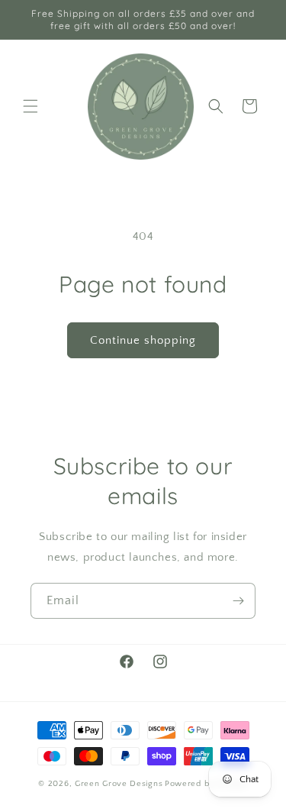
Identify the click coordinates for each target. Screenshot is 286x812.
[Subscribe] (238, 601)
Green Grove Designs (118, 783)
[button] (30, 106)
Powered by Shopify (206, 783)
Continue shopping (143, 340)
